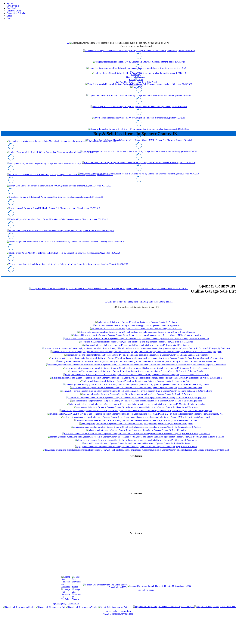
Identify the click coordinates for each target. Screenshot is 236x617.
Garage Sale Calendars (16, 13)
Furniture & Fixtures (183, 381)
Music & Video (218, 414)
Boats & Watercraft (200, 338)
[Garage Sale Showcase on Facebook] (65, 586)
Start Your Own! (14, 11)
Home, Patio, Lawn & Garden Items (196, 391)
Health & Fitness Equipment (190, 387)
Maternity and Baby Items (187, 407)
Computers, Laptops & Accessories (210, 365)
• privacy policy (60, 603)
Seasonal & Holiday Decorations (196, 433)
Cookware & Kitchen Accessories (194, 368)
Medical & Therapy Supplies (200, 410)
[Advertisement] (136, 109)
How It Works (13, 6)
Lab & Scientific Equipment (190, 401)
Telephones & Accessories (185, 440)
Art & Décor (176, 328)
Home (9, 18)
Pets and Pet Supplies (183, 423)
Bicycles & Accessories (190, 335)
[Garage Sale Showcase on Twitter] (76, 586)
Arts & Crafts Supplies (185, 332)
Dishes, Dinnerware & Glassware (194, 374)
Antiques (173, 322)
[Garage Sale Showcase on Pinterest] (76, 599)
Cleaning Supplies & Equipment (193, 355)
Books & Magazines (184, 342)
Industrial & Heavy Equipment (192, 397)
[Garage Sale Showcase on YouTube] (65, 599)
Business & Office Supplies (178, 345)
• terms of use (73, 603)
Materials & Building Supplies (192, 404)
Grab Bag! (11, 8)
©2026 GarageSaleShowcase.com (118, 614)
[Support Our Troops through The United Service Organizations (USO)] (105, 587)
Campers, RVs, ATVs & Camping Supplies (203, 351)
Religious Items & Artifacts (189, 427)
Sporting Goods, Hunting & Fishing (208, 437)
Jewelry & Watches (183, 394)
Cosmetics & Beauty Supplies (191, 371)
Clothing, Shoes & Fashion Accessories (199, 361)
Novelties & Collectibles (186, 420)
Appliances (174, 325)
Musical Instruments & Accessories (196, 417)
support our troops (146, 590)
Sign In (10, 3)
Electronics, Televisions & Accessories (205, 378)
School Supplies (179, 430)
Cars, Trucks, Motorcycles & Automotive (205, 358)
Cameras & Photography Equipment (214, 348)
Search (9, 15)
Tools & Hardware (182, 443)
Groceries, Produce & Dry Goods (194, 384)
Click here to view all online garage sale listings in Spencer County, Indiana (139, 302)
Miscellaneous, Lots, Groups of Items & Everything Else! (204, 450)
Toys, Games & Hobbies (186, 446)
